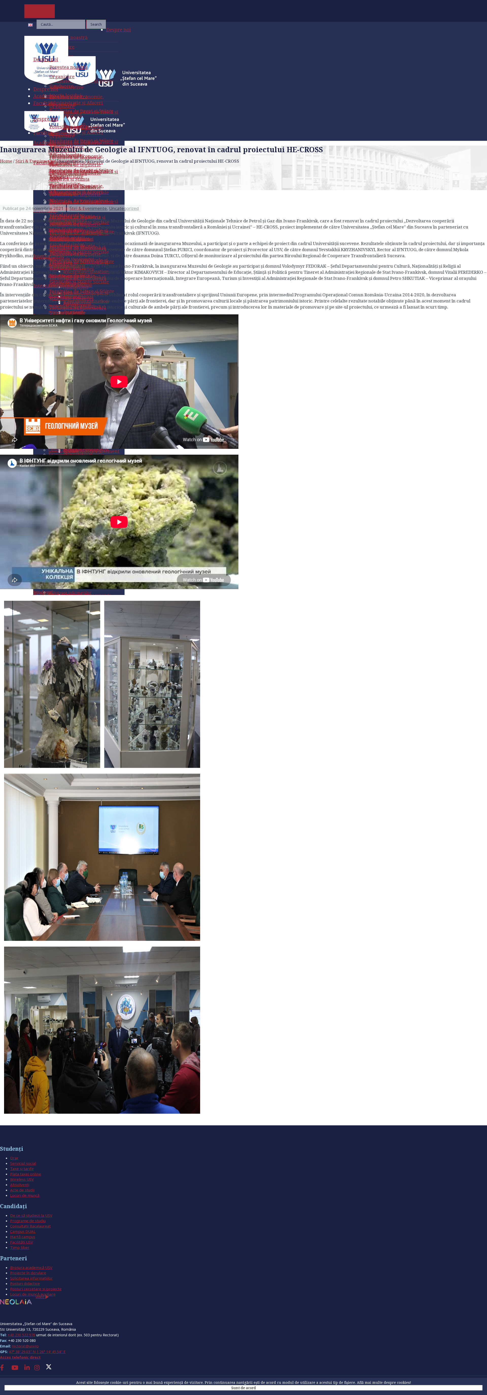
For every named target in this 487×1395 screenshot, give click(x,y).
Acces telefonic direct (20, 1357)
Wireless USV (22, 1179)
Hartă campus (22, 1236)
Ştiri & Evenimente (34, 161)
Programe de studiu (28, 1220)
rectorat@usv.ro (25, 1346)
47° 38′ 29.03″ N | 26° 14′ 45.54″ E (37, 1351)
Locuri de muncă (24, 1195)
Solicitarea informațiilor (31, 1278)
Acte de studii (22, 1189)
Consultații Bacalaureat (30, 1226)
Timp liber (19, 1247)
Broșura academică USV (31, 1267)
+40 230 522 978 (21, 1334)
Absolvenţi (19, 1184)
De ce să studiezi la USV (31, 1215)
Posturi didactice (25, 1283)
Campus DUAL (23, 1231)
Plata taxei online (25, 1173)
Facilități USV (21, 1242)
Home (6, 161)
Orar (14, 1157)
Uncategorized (124, 208)
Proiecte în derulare (28, 1272)
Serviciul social (23, 1163)
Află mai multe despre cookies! (384, 1382)
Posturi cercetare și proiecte (36, 1288)
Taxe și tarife (22, 1168)
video (40, 1296)
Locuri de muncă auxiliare (33, 1294)
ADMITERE (39, 11)
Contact (10, 1314)
